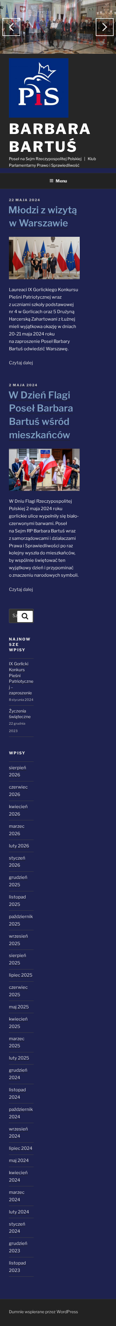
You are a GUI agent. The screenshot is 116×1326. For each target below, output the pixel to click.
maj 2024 (19, 1160)
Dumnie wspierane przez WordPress (43, 1311)
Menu (61, 180)
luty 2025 (19, 1058)
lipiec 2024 (20, 1148)
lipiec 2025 (20, 975)
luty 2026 (19, 846)
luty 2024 (19, 1212)
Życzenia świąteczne (20, 713)
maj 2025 (19, 1007)
